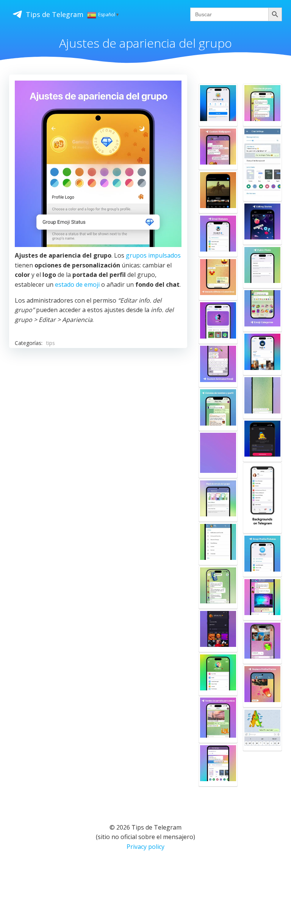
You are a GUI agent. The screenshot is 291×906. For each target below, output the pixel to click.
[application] (98, 164)
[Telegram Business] (218, 455)
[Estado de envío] (262, 729)
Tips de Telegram (54, 14)
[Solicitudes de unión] (218, 631)
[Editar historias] (262, 223)
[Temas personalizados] (262, 164)
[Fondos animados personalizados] (218, 765)
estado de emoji (77, 284)
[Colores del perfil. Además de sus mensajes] (218, 409)
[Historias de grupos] (262, 105)
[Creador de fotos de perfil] (262, 555)
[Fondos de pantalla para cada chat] (218, 148)
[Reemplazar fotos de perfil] (262, 686)
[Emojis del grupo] (218, 500)
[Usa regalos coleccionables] (218, 674)
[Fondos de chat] (262, 498)
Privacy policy (145, 846)
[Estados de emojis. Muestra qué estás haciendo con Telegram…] (218, 235)
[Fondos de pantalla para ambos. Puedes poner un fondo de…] (218, 719)
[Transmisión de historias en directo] (262, 440)
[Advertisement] (98, 419)
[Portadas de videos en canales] (218, 192)
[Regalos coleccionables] (218, 322)
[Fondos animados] (262, 397)
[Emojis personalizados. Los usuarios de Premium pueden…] (218, 365)
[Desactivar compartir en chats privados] (262, 642)
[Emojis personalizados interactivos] (218, 279)
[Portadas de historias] (262, 353)
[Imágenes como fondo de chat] (218, 544)
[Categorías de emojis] (262, 310)
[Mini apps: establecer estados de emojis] (218, 105)
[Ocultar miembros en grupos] (262, 599)
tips (50, 343)
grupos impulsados (153, 255)
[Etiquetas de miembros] (218, 587)
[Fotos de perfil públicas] (262, 267)
